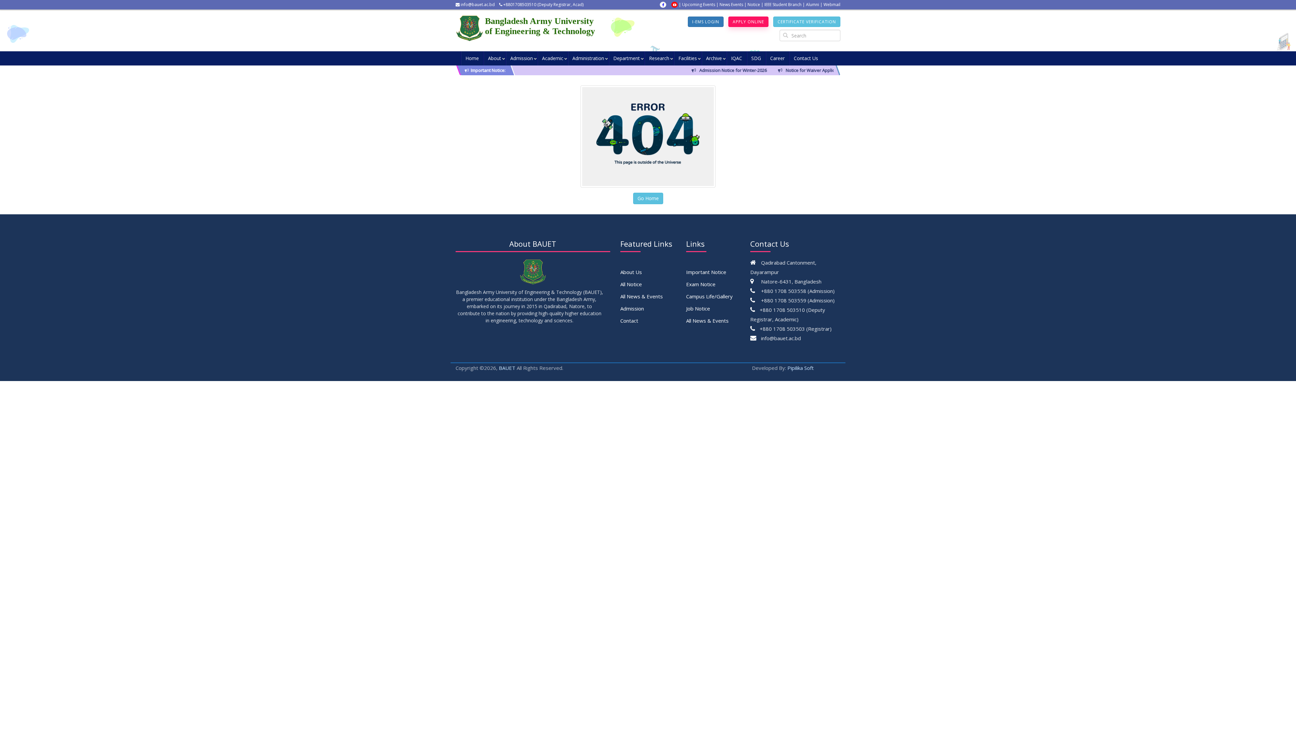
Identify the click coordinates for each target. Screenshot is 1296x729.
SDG (756, 58)
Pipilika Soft (800, 367)
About (494, 58)
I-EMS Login (705, 22)
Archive (714, 58)
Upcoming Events (698, 4)
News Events (731, 4)
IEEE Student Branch (783, 4)
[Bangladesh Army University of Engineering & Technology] (470, 28)
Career (777, 58)
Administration (588, 58)
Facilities (687, 58)
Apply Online (748, 22)
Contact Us (806, 58)
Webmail (832, 4)
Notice (754, 4)
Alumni (812, 4)
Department (626, 58)
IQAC (736, 58)
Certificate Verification (807, 22)
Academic (552, 58)
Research (659, 58)
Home (472, 58)
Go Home (648, 198)
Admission (521, 58)
